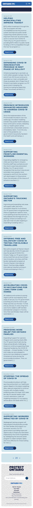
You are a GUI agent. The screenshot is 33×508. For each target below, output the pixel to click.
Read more (9, 52)
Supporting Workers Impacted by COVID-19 (16, 417)
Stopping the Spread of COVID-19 (16, 377)
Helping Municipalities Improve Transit (13, 20)
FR (29, 3)
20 (16, 458)
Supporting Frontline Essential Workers (16, 154)
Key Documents (16, 496)
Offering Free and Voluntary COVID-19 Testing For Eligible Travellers (16, 241)
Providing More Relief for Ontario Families (15, 332)
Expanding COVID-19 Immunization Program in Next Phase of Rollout (15, 66)
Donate (16, 490)
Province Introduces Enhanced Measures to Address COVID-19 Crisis (16, 108)
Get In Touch (16, 487)
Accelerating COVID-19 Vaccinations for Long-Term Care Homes (16, 288)
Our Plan (16, 488)
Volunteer (16, 492)
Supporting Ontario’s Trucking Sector (15, 198)
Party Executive (16, 494)
